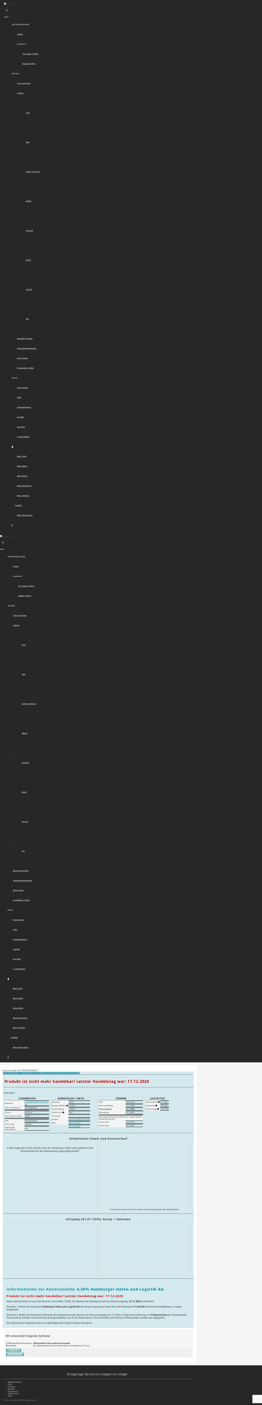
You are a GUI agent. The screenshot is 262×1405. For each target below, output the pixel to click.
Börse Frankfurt (75, 1123)
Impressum (13, 1391)
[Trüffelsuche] (6, 536)
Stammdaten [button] (43, 1073)
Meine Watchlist (24, 486)
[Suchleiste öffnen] (7, 10)
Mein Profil (22, 456)
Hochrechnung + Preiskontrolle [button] (20, 1073)
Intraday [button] (60, 1073)
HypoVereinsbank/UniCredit (79, 1119)
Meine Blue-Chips (25, 515)
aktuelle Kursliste (25, 339)
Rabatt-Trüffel (29, 64)
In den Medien (23, 437)
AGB (10, 1396)
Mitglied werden (14, 1382)
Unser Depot (22, 388)
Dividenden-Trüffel (25, 368)
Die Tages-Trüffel (30, 54)
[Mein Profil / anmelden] (13, 447)
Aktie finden (22, 358)
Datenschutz (13, 1393)
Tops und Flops (24, 83)
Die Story (21, 427)
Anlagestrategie (24, 407)
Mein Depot (22, 466)
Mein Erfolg (22, 476)
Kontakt (20, 417)
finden (20, 34)
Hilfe (19, 397)
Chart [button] (53, 1073)
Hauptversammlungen (26, 348)
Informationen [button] (72, 1073)
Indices (20, 93)
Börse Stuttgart (74, 1126)
